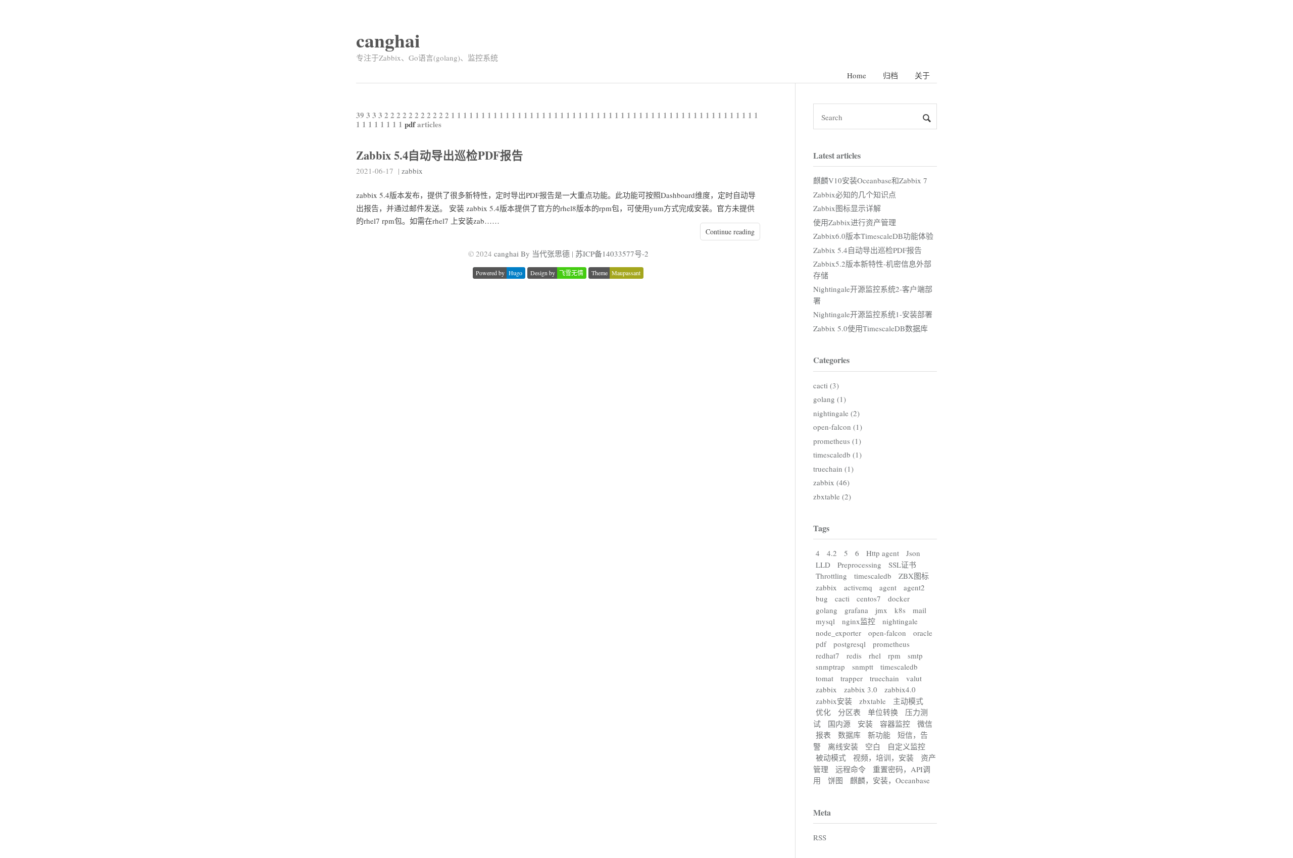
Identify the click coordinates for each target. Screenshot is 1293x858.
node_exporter (838, 633)
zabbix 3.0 (860, 689)
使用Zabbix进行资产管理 (854, 222)
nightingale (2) (836, 413)
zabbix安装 (834, 701)
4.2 (832, 553)
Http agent (882, 553)
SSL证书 (902, 565)
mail (919, 610)
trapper (851, 678)
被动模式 (831, 757)
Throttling (831, 576)
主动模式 (908, 701)
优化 (823, 712)
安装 (865, 724)
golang (826, 610)
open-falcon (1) (837, 427)
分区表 (849, 712)
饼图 (835, 780)
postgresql (849, 644)
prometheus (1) (837, 441)
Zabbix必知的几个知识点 (854, 194)
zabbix (412, 171)
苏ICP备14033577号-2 (612, 253)
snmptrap (830, 667)
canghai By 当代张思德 (532, 253)
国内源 (839, 724)
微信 (924, 724)
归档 (890, 75)
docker (899, 598)
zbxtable (872, 701)
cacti (842, 598)
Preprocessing (859, 565)
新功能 (879, 735)
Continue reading (730, 231)
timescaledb (872, 576)
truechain (884, 678)
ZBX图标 (914, 576)
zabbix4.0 (900, 689)
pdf (821, 644)
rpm (894, 655)
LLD (823, 565)
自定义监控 (906, 746)
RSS (819, 837)
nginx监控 (858, 621)
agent (888, 587)
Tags (821, 528)
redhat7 (827, 655)
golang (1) (829, 399)
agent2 (914, 587)
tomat (824, 678)
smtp (915, 655)
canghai (388, 40)
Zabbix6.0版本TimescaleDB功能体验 (873, 236)
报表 (823, 735)
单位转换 (883, 712)
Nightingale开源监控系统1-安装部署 (872, 314)
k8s (900, 610)
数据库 (849, 735)
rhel (875, 655)
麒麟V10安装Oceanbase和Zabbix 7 (870, 180)
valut (914, 678)
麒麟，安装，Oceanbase (890, 780)
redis (854, 655)
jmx (881, 610)
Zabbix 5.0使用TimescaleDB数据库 (870, 328)
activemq (858, 587)
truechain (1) (833, 469)
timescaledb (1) (837, 454)
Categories (831, 360)
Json (913, 553)
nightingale (900, 621)
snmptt (862, 667)
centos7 (869, 598)
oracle (922, 633)
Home (856, 75)
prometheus (891, 644)
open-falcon (887, 633)
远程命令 (850, 769)
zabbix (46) (831, 482)
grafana (856, 610)
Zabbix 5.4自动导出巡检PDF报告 (439, 155)
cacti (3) (826, 385)
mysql (825, 621)
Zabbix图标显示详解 (847, 208)
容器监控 (895, 724)
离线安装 (843, 746)
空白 (872, 746)
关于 (922, 75)
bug (822, 598)
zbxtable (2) (832, 496)
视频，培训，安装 (883, 757)
